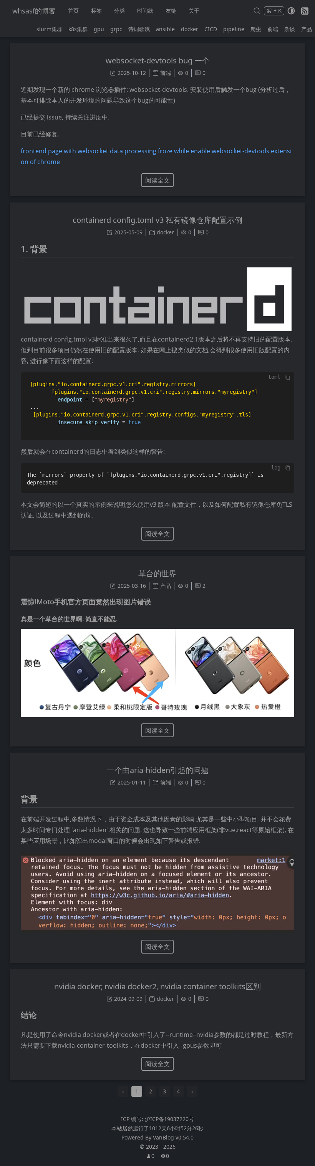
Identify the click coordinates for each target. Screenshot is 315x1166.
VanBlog (173, 1137)
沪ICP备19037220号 (169, 1119)
